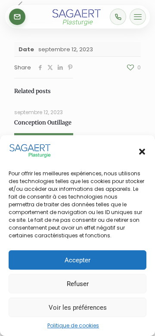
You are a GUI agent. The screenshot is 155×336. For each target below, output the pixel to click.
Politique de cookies (73, 325)
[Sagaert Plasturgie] (76, 26)
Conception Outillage (42, 122)
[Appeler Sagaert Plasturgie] (118, 17)
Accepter (77, 260)
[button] (142, 151)
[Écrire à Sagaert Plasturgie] (17, 17)
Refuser (78, 284)
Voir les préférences (78, 307)
